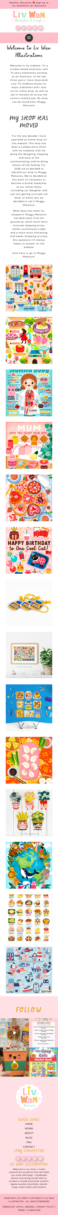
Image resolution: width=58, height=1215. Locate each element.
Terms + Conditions (29, 1210)
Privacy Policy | (46, 1207)
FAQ (28, 1142)
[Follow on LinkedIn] (34, 27)
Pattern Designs (29, 970)
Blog (28, 1138)
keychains (29, 602)
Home (29, 1124)
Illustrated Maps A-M (29, 288)
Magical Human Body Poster (29, 392)
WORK (29, 1128)
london (29, 655)
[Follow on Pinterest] (29, 27)
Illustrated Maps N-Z (29, 340)
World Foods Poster (29, 917)
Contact (29, 1147)
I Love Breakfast (29, 707)
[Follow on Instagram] (40, 27)
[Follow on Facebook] (17, 27)
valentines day (29, 497)
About (29, 1133)
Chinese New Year (29, 760)
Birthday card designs (29, 550)
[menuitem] (29, 38)
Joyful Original (25, 1207)
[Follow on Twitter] (23, 27)
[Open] (14, 1032)
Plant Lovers (29, 812)
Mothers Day (29, 445)
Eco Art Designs (29, 865)
